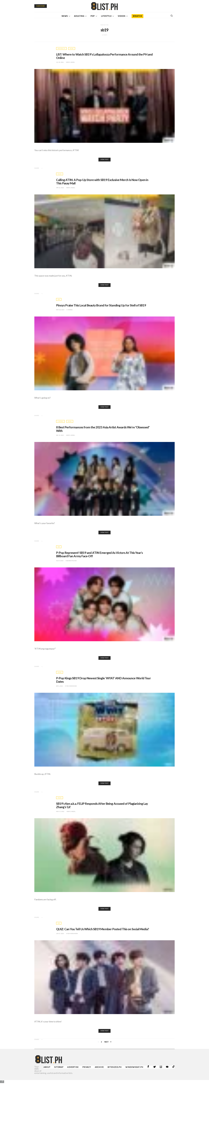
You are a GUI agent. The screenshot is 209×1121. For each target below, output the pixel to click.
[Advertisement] (104, 1100)
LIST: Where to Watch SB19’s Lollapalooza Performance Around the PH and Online (104, 56)
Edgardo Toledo (71, 560)
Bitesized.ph (115, 1067)
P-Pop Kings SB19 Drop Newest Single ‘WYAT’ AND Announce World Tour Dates (103, 679)
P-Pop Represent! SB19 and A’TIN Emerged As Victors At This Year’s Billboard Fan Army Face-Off (99, 554)
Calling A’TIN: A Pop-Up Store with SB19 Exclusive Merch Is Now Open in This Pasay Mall (102, 181)
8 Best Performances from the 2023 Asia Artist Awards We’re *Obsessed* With (103, 428)
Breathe (137, 16)
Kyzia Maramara (71, 686)
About (47, 1067)
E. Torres (70, 309)
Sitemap (58, 1067)
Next (106, 1042)
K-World (60, 421)
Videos (121, 16)
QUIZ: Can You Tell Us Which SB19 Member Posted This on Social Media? (102, 929)
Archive (99, 1067)
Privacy (86, 1067)
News (65, 16)
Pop (92, 16)
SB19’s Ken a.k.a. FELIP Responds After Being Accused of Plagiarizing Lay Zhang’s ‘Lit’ (102, 805)
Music (72, 48)
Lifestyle (106, 16)
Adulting (79, 16)
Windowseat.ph (134, 1067)
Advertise (72, 1067)
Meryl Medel (70, 62)
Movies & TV (61, 48)
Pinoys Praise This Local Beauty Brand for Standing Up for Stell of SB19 (101, 305)
